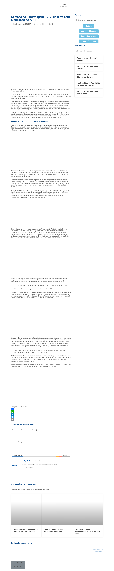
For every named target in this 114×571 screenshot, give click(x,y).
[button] (18, 563)
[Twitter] (41, 417)
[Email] (41, 419)
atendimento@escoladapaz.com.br (23, 556)
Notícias (51, 24)
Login (68, 442)
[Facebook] (41, 409)
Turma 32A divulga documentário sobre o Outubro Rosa (87, 531)
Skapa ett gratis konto (26, 461)
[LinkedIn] (41, 414)
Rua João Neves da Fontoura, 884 (22, 548)
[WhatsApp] (41, 411)
